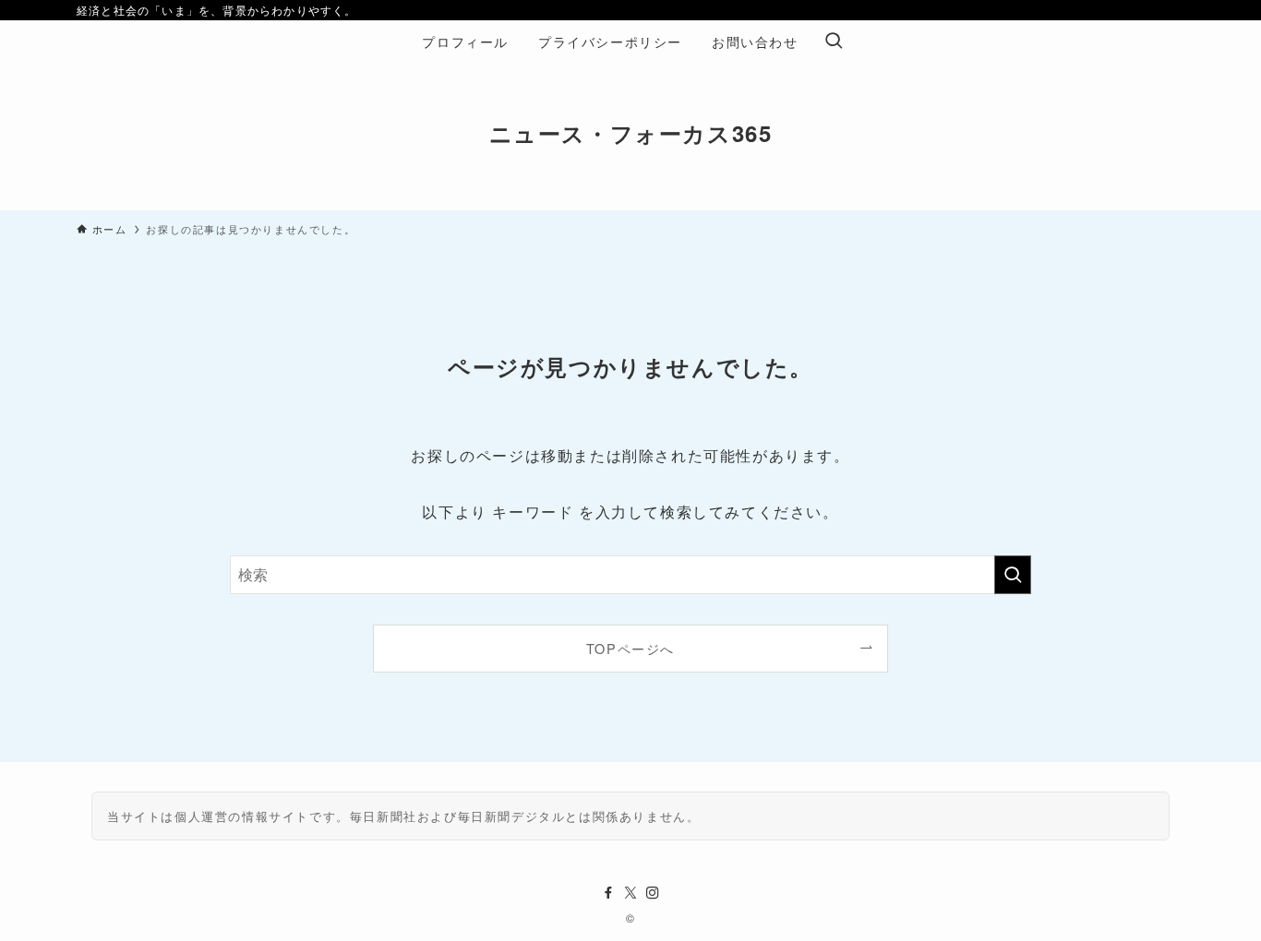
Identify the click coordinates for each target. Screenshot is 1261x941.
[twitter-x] (630, 893)
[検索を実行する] (1012, 574)
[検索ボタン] (833, 41)
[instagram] (652, 893)
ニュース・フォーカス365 (631, 133)
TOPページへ (630, 648)
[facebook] (608, 893)
